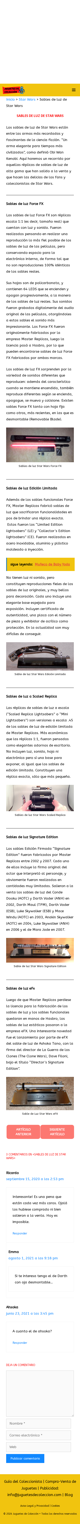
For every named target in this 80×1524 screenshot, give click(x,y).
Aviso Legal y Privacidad (34, 1505)
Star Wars (27, 99)
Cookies (55, 1505)
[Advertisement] (40, 42)
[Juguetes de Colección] (13, 90)
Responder (20, 1233)
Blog (69, 1495)
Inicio (10, 99)
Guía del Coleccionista (23, 1481)
